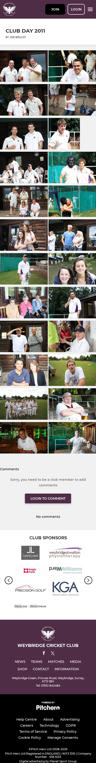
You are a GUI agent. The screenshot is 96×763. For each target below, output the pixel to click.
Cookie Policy (29, 738)
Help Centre (26, 719)
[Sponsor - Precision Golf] (30, 589)
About (48, 719)
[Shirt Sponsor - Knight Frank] (30, 571)
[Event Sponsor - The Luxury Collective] (30, 607)
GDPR (71, 725)
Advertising (70, 719)
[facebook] (43, 654)
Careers (26, 725)
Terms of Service (33, 731)
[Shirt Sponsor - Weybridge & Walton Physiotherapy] (65, 553)
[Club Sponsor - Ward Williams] (65, 571)
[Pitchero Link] (48, 709)
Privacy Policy (65, 731)
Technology (49, 725)
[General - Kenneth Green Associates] (65, 589)
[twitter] (53, 654)
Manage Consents (63, 738)
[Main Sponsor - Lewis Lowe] (30, 553)
